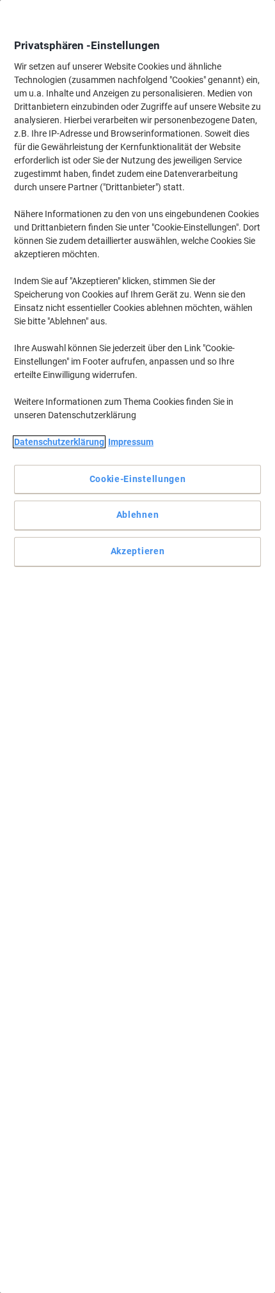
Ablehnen (137, 515)
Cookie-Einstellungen (138, 479)
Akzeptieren (138, 551)
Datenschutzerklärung (59, 442)
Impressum (130, 442)
